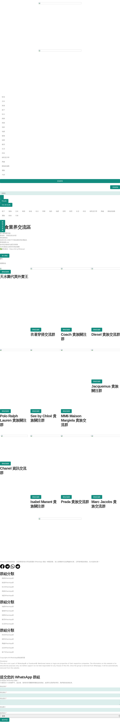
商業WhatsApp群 (8, 591)
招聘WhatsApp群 (8, 615)
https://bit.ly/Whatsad (17, 249)
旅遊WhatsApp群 (8, 582)
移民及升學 (93, 211)
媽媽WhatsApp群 (8, 578)
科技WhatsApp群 (8, 635)
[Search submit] (2, 197)
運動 (3, 215)
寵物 (10, 211)
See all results (6, 205)
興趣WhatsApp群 (8, 643)
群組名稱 (3, 686)
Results (4, 201)
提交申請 (5, 720)
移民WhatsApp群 (8, 639)
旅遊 (30, 211)
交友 (16, 211)
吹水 (37, 211)
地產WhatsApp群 (8, 606)
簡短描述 (3, 698)
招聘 (64, 211)
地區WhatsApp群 (8, 595)
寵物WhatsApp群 (8, 611)
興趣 (102, 211)
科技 (84, 211)
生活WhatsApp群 (8, 624)
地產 (57, 211)
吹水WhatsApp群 (8, 587)
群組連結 (3, 692)
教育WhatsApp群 (8, 619)
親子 (3, 211)
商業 (43, 211)
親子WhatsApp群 (8, 652)
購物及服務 (111, 211)
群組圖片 (3, 707)
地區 (50, 211)
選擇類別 (3, 713)
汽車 (16, 215)
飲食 (10, 215)
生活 (77, 211)
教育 (70, 211)
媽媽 (23, 211)
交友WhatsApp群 (8, 648)
